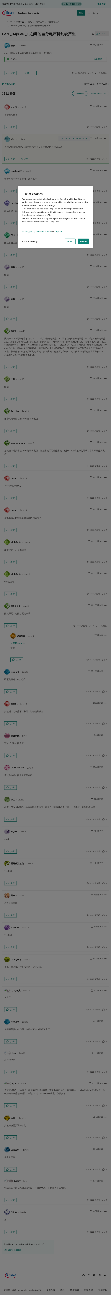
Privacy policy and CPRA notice (36, 231)
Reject (70, 241)
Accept (83, 241)
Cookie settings (30, 241)
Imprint (58, 231)
